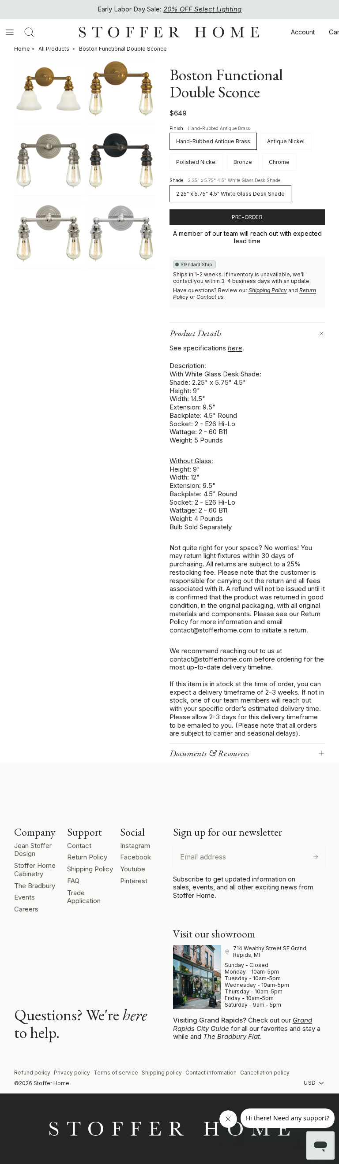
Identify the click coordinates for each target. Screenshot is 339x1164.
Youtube (132, 869)
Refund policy (32, 1072)
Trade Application (84, 897)
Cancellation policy (265, 1072)
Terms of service (116, 1072)
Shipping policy (162, 1072)
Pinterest (133, 881)
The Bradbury (34, 885)
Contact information (211, 1072)
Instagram (135, 845)
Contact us (209, 297)
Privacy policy (72, 1072)
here (235, 348)
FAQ (73, 881)
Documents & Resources (209, 753)
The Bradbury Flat (231, 1036)
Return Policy (87, 857)
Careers (26, 909)
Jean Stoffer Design (33, 849)
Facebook (135, 857)
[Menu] (9, 32)
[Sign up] (315, 857)
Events (24, 897)
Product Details (196, 333)
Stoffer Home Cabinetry (35, 869)
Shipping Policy (268, 290)
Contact (79, 845)
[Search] (29, 32)
